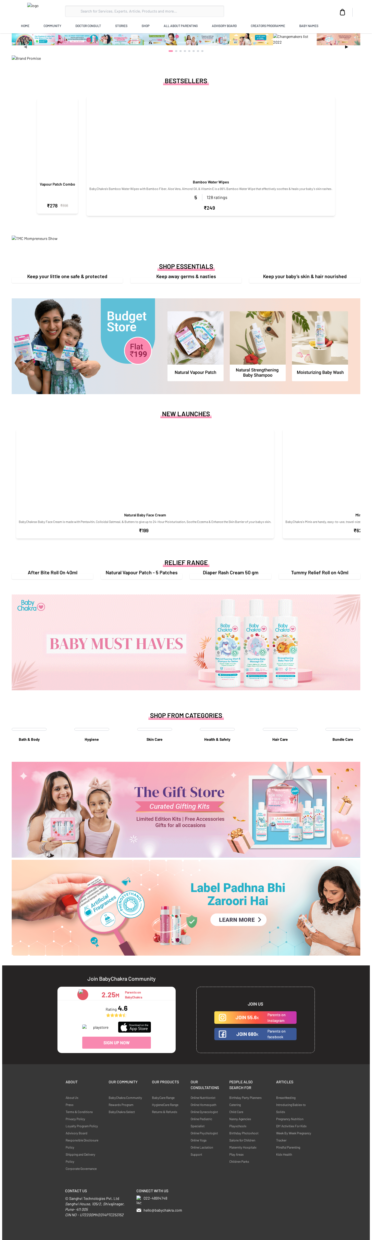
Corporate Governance (81, 1168)
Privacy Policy (75, 1119)
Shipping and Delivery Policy (80, 1157)
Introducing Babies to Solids (291, 1108)
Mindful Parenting (288, 1147)
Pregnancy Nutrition (289, 1119)
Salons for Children (242, 1140)
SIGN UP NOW (116, 1042)
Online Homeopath (203, 1105)
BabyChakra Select (122, 1112)
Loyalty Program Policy (82, 1126)
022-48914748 (155, 1198)
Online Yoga (198, 1140)
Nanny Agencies (240, 1119)
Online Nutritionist (203, 1097)
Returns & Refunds (164, 1112)
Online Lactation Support (202, 1150)
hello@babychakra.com (163, 1210)
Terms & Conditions (79, 1112)
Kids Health (284, 1154)
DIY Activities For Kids (291, 1126)
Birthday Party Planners (245, 1097)
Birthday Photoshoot (243, 1133)
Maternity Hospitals (243, 1147)
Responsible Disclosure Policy (82, 1143)
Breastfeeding (285, 1097)
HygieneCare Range (165, 1105)
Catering (235, 1105)
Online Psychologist (204, 1133)
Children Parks (239, 1161)
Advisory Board (76, 1133)
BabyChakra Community (125, 1097)
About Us (72, 1097)
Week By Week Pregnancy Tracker (293, 1136)
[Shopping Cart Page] (342, 12)
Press (70, 1105)
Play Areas (236, 1154)
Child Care (236, 1112)
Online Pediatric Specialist (201, 1122)
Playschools (237, 1126)
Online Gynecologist (204, 1112)
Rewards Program (121, 1105)
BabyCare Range (163, 1097)
